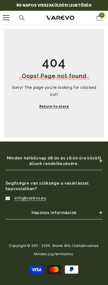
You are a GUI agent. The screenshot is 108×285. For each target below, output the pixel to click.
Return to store (54, 106)
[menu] (6, 17)
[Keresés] (22, 18)
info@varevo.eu (30, 198)
